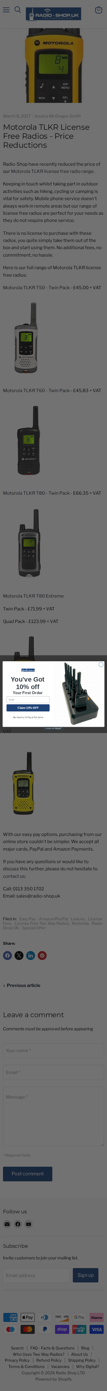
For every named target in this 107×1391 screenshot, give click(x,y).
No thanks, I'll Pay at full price (28, 717)
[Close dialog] (101, 664)
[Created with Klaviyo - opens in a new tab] (53, 728)
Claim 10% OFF (28, 707)
